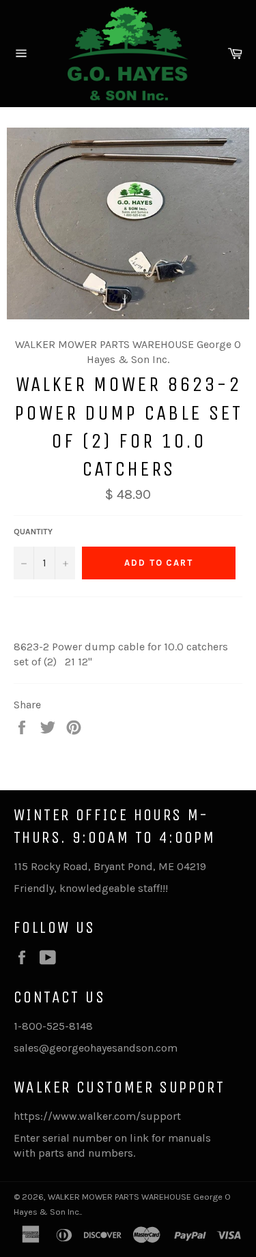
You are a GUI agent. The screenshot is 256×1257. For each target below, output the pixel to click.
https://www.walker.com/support (97, 1116)
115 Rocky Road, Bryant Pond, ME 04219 (110, 866)
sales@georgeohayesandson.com (95, 1047)
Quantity (33, 531)
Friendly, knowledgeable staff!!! (91, 888)
